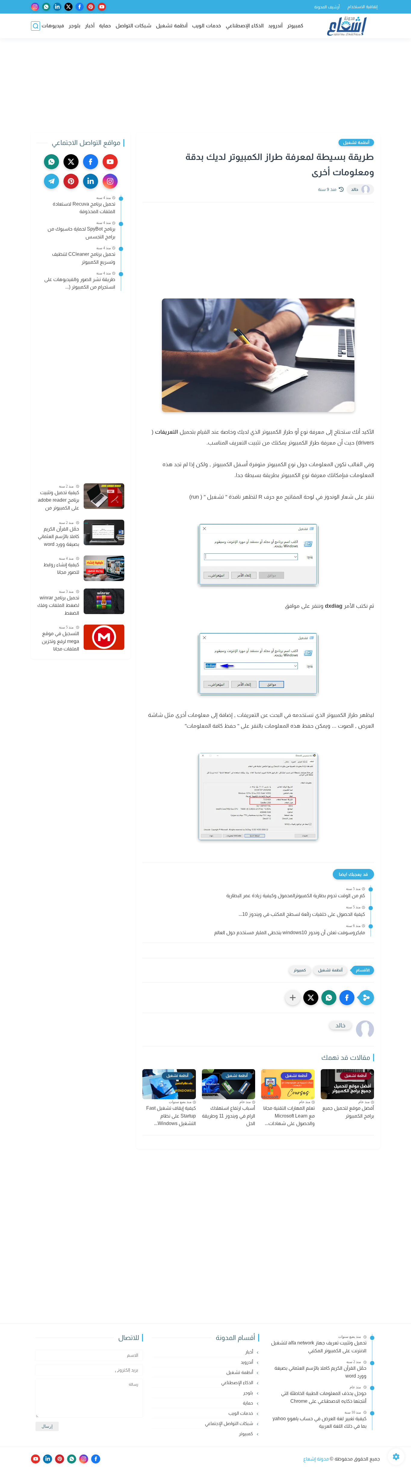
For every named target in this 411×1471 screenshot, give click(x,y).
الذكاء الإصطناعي (245, 26)
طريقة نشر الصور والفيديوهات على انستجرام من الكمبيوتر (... (79, 283)
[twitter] (68, 7)
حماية (105, 26)
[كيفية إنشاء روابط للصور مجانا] (104, 568)
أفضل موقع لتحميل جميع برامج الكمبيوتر (348, 1112)
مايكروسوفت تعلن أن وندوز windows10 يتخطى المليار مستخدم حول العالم (289, 932)
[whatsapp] (46, 7)
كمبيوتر (295, 26)
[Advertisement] (205, 86)
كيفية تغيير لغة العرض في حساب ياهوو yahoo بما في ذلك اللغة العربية (319, 1422)
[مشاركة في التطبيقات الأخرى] (292, 997)
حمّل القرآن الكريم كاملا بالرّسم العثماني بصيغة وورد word (58, 536)
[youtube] (102, 7)
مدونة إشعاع (316, 1458)
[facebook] (80, 7)
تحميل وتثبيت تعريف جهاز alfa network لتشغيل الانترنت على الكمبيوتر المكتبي (318, 1346)
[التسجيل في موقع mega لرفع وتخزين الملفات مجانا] (104, 637)
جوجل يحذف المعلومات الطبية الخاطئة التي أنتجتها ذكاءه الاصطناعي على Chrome (323, 1397)
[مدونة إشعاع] (347, 26)
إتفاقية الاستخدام (363, 7)
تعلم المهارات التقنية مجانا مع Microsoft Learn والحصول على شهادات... (289, 1116)
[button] (346, 997)
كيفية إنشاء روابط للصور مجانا (61, 568)
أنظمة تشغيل (171, 26)
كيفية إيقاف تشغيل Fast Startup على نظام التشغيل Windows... (171, 1116)
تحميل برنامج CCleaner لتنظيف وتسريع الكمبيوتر (83, 258)
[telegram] (51, 181)
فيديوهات (53, 26)
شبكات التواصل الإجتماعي (229, 1423)
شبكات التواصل (133, 26)
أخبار (89, 26)
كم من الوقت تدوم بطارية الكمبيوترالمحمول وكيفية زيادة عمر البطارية (295, 895)
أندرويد (275, 26)
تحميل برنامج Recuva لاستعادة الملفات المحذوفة (84, 207)
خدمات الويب (206, 26)
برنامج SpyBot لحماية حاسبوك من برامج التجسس (81, 232)
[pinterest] (91, 7)
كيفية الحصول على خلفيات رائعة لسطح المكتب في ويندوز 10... (302, 914)
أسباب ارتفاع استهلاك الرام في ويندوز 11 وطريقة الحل (228, 1116)
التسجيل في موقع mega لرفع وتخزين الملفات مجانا (60, 641)
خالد (354, 189)
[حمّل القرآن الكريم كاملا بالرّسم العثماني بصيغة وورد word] (104, 532)
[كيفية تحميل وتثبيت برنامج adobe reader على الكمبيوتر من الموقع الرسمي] (104, 496)
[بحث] (35, 26)
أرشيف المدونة (327, 7)
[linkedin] (57, 7)
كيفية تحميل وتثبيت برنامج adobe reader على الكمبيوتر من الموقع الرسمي (58, 501)
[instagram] (35, 7)
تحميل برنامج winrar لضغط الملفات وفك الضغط (58, 605)
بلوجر (74, 26)
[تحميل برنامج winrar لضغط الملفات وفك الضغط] (104, 601)
